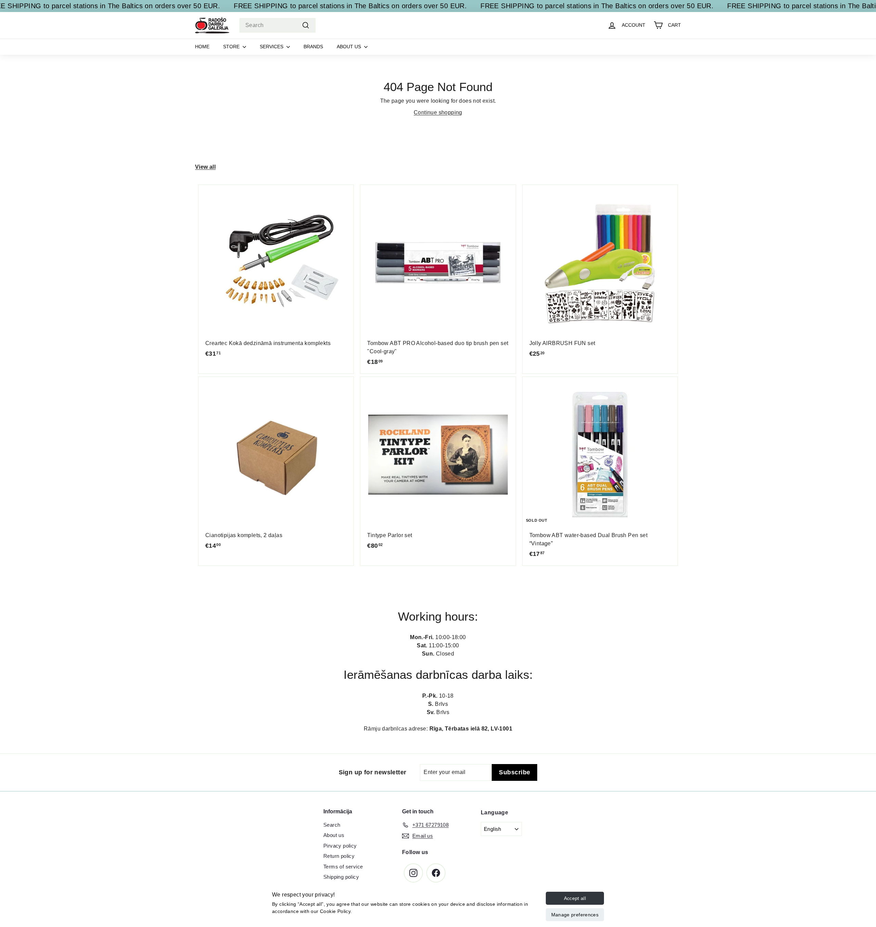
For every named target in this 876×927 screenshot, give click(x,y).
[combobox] (277, 25)
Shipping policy (341, 877)
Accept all (575, 898)
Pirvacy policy (340, 846)
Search (331, 825)
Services (272, 46)
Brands (313, 46)
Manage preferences (574, 914)
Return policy (339, 856)
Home (202, 46)
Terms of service (343, 866)
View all (205, 167)
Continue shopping (438, 112)
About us (349, 46)
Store (232, 46)
